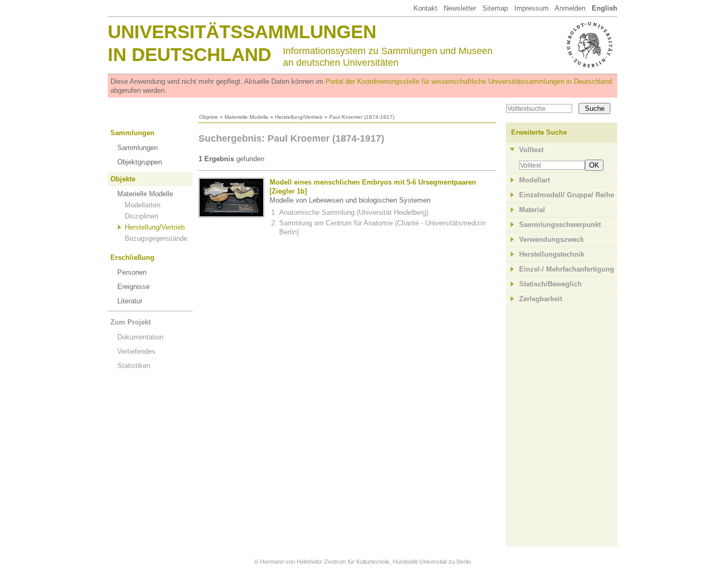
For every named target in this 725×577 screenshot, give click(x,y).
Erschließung (132, 257)
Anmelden (570, 8)
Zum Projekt (130, 322)
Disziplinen (141, 216)
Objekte (208, 117)
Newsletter (460, 8)
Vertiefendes (136, 351)
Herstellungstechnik (551, 254)
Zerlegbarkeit (540, 299)
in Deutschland (189, 54)
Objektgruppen (139, 162)
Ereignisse (133, 287)
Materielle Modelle (247, 117)
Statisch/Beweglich (550, 284)
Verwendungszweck (551, 239)
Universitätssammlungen (242, 31)
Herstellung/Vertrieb (299, 117)
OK (594, 165)
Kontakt (425, 8)
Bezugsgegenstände (156, 238)
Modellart (534, 180)
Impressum (531, 8)
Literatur (129, 301)
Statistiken (133, 366)
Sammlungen (132, 133)
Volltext (531, 150)
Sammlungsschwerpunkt (560, 225)
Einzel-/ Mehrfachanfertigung (566, 269)
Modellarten (142, 205)
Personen (131, 272)
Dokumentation (140, 337)
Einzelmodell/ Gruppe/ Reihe (566, 195)
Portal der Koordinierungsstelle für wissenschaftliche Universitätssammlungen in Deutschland (468, 81)
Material (532, 210)
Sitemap (495, 8)
